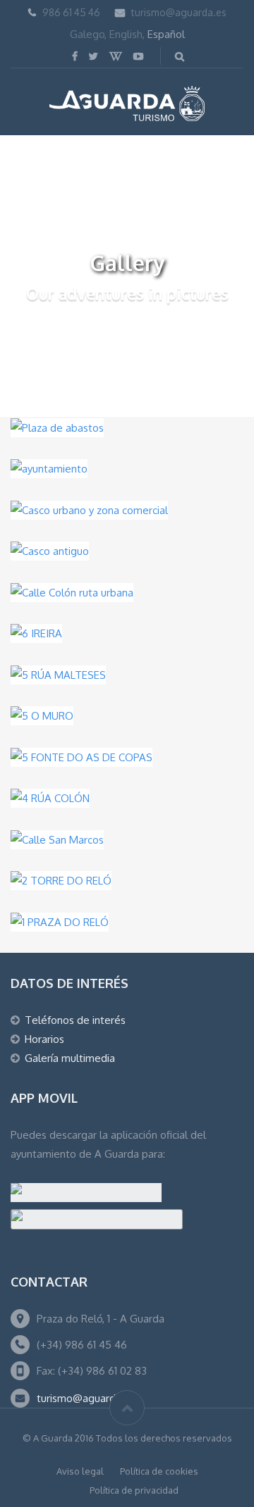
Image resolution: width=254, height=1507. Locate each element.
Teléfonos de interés (75, 1020)
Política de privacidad (134, 1490)
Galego (87, 34)
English (126, 34)
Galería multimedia (70, 1058)
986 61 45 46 (71, 12)
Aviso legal (80, 1471)
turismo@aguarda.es (178, 12)
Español (166, 34)
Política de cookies (159, 1471)
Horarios (44, 1039)
